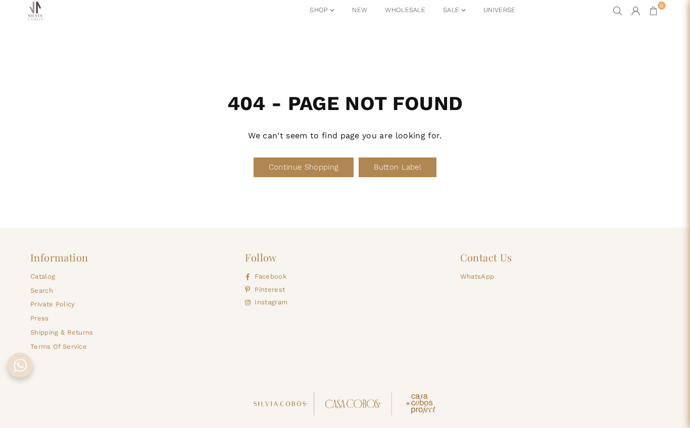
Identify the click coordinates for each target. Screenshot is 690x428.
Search (41, 290)
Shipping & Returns (61, 332)
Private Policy (52, 304)
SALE (452, 10)
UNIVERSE (499, 10)
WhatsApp (477, 276)
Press (39, 318)
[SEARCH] (617, 10)
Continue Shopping (303, 167)
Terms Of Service (58, 346)
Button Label (397, 167)
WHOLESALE (405, 10)
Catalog (42, 276)
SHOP (320, 10)
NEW (359, 10)
